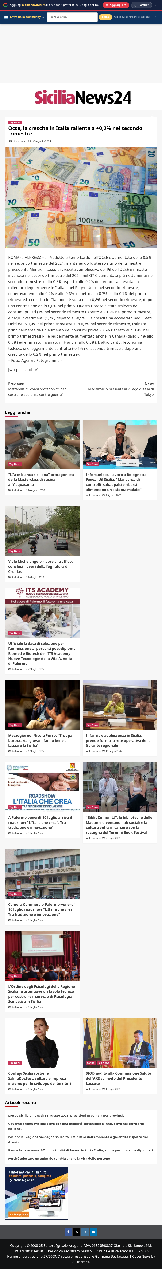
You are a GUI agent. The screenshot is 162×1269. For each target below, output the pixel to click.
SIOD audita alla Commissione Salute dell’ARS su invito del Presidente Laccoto (118, 1078)
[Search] (152, 115)
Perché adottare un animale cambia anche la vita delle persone (59, 1158)
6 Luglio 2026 (35, 920)
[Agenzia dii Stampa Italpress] (36, 1193)
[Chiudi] (156, 5)
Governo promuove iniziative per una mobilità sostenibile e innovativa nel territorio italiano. (76, 1126)
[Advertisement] (81, 53)
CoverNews (141, 1256)
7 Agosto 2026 (113, 495)
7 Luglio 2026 (113, 838)
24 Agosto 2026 (36, 490)
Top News (14, 122)
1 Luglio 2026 (113, 1089)
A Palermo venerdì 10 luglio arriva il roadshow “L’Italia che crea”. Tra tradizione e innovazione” (40, 822)
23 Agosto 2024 (42, 141)
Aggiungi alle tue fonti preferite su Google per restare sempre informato (70, 5)
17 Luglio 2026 (36, 751)
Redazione (20, 141)
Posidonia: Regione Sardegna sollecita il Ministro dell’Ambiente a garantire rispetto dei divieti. (78, 1139)
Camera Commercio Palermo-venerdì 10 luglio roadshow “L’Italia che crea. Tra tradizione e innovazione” (41, 909)
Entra (105, 17)
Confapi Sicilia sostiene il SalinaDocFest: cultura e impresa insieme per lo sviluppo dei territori (39, 1078)
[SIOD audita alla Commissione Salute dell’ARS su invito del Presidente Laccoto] (120, 1043)
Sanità (90, 1062)
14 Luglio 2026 (114, 751)
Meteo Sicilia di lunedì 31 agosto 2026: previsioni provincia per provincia (66, 1115)
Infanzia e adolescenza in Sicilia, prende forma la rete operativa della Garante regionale (118, 740)
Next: (120, 389)
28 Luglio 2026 (36, 577)
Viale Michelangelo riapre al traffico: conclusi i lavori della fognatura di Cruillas (40, 566)
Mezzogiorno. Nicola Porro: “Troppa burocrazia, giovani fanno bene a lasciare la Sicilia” (40, 740)
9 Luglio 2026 (35, 832)
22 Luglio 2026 (36, 669)
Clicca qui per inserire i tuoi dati (132, 16)
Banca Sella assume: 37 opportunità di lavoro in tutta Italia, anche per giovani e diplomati (80, 1150)
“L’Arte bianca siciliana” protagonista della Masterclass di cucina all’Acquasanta (41, 479)
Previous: (37, 389)
